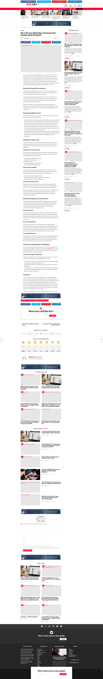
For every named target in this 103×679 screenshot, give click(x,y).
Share (22, 46)
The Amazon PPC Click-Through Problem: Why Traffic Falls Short (35, 17)
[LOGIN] (74, 9)
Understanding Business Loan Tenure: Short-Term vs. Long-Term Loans (51, 579)
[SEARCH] (72, 9)
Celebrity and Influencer (42, 652)
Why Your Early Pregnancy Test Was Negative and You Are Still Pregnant (29, 388)
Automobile (40, 649)
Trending (79, 6)
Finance (39, 655)
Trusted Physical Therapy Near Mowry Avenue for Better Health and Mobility (46, 17)
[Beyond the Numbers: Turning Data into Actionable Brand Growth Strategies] (30, 499)
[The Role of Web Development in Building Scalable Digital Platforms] (30, 474)
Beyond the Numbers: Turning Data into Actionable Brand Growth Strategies (50, 498)
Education (39, 653)
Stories (39, 666)
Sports (39, 665)
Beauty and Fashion (41, 650)
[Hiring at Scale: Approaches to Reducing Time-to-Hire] (30, 461)
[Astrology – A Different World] (30, 610)
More (73, 53)
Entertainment (40, 654)
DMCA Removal (72, 656)
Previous (21, 15)
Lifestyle (43, 419)
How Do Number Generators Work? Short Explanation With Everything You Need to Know (50, 599)
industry (38, 193)
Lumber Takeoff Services (43, 300)
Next (81, 15)
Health (22, 384)
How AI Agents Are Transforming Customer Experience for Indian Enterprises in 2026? (30, 422)
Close (101, 670)
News (38, 662)
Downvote (51, 334)
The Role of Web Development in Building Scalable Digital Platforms (51, 471)
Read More (67, 58)
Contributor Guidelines (73, 655)
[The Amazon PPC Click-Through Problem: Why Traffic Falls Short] (36, 12)
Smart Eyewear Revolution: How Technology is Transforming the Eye (51, 422)
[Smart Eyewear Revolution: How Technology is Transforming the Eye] (77, 12)
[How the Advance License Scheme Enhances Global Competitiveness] (30, 487)
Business (43, 384)
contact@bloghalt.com (74, 662)
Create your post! (54, 291)
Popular (71, 6)
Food (38, 656)
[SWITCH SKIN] (70, 9)
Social (39, 664)
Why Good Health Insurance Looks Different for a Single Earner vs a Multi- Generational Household (56, 18)
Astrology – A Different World (29, 617)
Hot (75, 6)
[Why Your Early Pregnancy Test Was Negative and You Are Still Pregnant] (26, 12)
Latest (65, 6)
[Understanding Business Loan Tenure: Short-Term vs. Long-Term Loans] (51, 571)
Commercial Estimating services (44, 91)
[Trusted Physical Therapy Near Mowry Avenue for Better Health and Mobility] (46, 12)
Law (38, 659)
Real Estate (39, 663)
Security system (46, 98)
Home (39, 658)
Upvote (30, 334)
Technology (71, 650)
